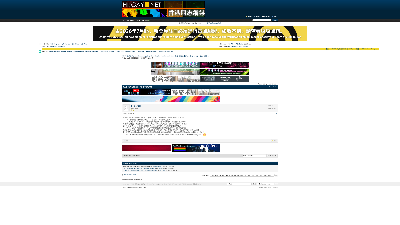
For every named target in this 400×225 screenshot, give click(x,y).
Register (145, 20)
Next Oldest (127, 155)
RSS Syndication (187, 184)
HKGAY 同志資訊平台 (128, 56)
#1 (276, 113)
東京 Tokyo (231, 44)
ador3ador (162, 170)
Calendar (267, 16)
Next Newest (136, 155)
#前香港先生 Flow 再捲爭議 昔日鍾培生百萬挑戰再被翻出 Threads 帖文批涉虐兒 (73, 51)
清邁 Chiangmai (243, 46)
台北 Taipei (84, 44)
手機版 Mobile (197, 184)
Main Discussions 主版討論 (142, 56)
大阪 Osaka (239, 44)
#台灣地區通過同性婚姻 (107, 51)
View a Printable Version (130, 174)
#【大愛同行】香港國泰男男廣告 (125, 51)
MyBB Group (142, 187)
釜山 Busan (61, 46)
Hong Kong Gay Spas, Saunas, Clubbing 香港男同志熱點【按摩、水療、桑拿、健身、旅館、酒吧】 (179, 56)
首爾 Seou (53, 46)
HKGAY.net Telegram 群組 (213, 23)
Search (258, 16)
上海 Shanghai (66, 44)
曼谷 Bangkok (233, 46)
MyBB (130, 187)
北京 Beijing (75, 44)
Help (275, 16)
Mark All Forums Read (174, 184)
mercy (160, 168)
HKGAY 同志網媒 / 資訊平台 (138, 184)
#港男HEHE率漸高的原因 (165, 51)
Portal (250, 16)
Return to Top (150, 184)
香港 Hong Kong (55, 44)
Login (139, 20)
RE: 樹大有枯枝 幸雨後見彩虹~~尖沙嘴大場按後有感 (140, 168)
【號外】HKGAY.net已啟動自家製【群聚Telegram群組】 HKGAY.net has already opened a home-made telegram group (352, 49)
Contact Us (125, 184)
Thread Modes (273, 86)
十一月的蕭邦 (136, 106)
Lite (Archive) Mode (161, 184)
